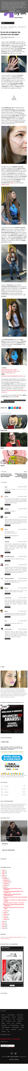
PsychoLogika (8, 629)
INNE (14, 1021)
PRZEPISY (22, 1025)
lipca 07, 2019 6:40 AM (22, 517)
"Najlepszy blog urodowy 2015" (16, 937)
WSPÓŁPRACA (11, 27)
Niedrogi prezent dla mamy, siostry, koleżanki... (12, 889)
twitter (14, 789)
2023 (3, 870)
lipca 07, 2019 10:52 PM (22, 541)
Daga (6, 487)
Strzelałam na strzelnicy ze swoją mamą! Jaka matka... (15, 900)
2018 (3, 921)
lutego (5, 917)
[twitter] (15, 1053)
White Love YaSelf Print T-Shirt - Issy (10, 371)
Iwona (6, 517)
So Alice (7, 564)
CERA (9, 1019)
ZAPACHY (20, 1029)
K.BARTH (12, 182)
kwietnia (5, 914)
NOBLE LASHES (5, 184)
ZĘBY (9, 1031)
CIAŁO (13, 1019)
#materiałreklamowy (6, 1017)
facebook (14, 786)
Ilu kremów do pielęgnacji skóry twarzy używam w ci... (13, 892)
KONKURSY (19, 1021)
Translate (11, 1047)
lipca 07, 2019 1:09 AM (22, 508)
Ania (6, 621)
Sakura (6, 588)
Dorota (6, 496)
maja (4, 912)
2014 (3, 928)
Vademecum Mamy (9, 578)
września (5, 883)
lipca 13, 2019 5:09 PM (22, 611)
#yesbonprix (20, 1017)
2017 (3, 923)
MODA (5, 26)
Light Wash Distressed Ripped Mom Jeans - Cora (13, 376)
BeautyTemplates (14, 1056)
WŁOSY (7, 1029)
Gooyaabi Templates (14, 1059)
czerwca (5, 910)
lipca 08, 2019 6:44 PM (22, 564)
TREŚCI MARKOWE (4, 27)
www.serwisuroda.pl (5, 938)
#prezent (14, 1017)
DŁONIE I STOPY (20, 1019)
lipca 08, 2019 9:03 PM (22, 578)
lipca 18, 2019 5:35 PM (22, 629)
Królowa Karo (8, 597)
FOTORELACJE (8, 1021)
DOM (3, 1021)
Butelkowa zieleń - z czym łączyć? (10, 1039)
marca (5, 916)
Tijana (6, 529)
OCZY (13, 1023)
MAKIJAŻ (3, 1023)
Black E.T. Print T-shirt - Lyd (8, 372)
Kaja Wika (7, 541)
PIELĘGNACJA (4, 1025)
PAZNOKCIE (18, 1023)
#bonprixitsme (20, 1014)
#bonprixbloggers (11, 1014)
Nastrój (2, 465)
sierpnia (5, 885)
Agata (6, 611)
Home (2, 26)
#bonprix (3, 1014)
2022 (3, 872)
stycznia (5, 919)
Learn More (12, 11)
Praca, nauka (4, 430)
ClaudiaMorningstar (9, 556)
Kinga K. (7, 508)
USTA (3, 1029)
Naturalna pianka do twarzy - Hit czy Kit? (13, 902)
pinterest (14, 794)
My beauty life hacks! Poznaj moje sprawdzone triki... (15, 897)
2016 (3, 925)
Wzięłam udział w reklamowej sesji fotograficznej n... (12, 895)
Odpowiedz (7, 492)
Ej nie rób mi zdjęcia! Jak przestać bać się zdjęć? (13, 908)
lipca (4, 887)
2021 (3, 873)
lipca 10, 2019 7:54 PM (22, 597)
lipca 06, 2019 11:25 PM (22, 496)
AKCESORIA (4, 1019)
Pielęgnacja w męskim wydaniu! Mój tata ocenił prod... (13, 905)
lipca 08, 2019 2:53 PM (22, 556)
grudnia (5, 878)
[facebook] (11, 1053)
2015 (3, 926)
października (6, 882)
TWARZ (22, 1027)
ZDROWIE (3, 1031)
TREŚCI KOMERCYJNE (22, 26)
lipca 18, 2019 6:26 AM (22, 620)
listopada (6, 880)
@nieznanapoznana (12, 390)
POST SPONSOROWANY (12, 26)
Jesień (2, 448)
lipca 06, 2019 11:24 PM (22, 486)
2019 (3, 877)
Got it (18, 11)
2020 (3, 875)
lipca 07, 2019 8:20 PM (22, 529)
